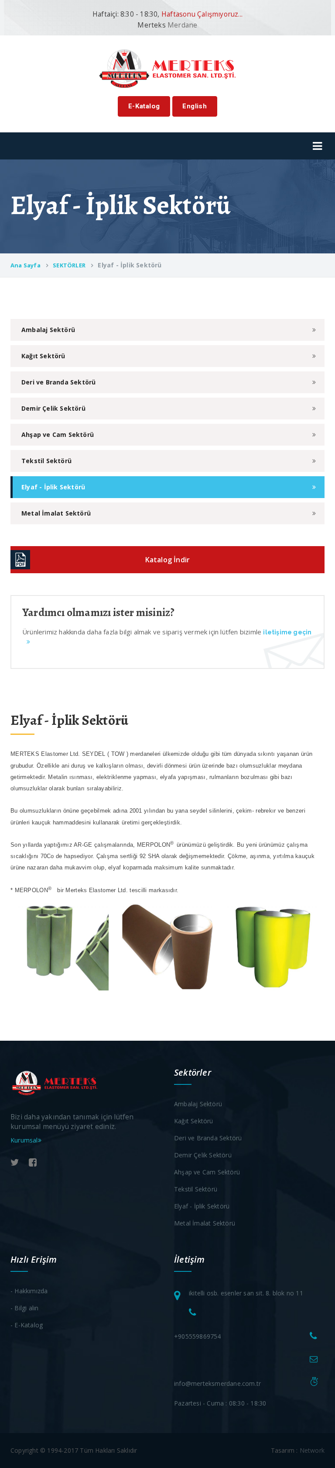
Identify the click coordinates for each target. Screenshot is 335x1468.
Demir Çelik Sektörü (53, 408)
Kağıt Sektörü (43, 356)
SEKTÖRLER (69, 265)
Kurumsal (24, 1140)
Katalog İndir (167, 559)
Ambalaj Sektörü (48, 329)
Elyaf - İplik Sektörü (53, 487)
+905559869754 (197, 1336)
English (194, 106)
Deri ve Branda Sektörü (58, 382)
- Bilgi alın (24, 1308)
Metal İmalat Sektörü (56, 513)
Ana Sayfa (25, 265)
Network (312, 1450)
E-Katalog (144, 106)
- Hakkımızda (29, 1291)
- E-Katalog (26, 1325)
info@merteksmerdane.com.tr (217, 1383)
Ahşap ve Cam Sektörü (57, 434)
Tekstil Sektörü (46, 461)
